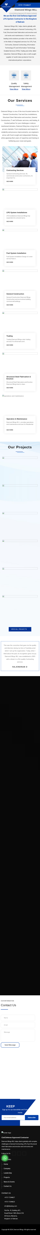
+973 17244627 (9, 1197)
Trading (9, 336)
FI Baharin (20, 469)
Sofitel (20, 580)
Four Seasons (20, 497)
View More (14, 89)
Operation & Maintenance (16, 419)
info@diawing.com (10, 1206)
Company (7, 1169)
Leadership (8, 1173)
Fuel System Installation (16, 253)
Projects (7, 1177)
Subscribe (32, 1118)
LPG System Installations (16, 212)
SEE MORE (9, 181)
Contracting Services (15, 170)
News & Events (9, 1182)
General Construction (15, 294)
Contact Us (7, 1186)
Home (6, 1164)
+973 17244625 (9, 1202)
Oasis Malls (20, 608)
